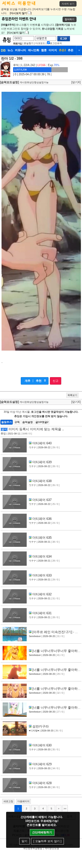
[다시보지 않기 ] (20, 13)
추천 (39, 380)
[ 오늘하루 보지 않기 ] (47, 841)
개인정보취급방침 (32, 848)
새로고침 (8, 801)
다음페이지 (23, 801)
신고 (55, 380)
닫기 (24, 841)
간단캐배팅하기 (42, 832)
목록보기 (72, 395)
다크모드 (40, 43)
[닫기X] (76, 82)
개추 (27, 380)
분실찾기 (28, 43)
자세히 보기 (68, 3)
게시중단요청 (52, 848)
